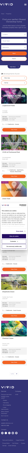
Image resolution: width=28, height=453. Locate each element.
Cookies (23, 443)
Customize (13, 241)
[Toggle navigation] (25, 4)
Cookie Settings (12, 445)
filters (13, 66)
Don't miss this (4, 415)
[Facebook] (2, 433)
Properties (8, 13)
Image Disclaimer (20, 440)
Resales (5, 400)
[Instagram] (9, 433)
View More (14, 129)
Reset (14, 53)
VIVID (16, 394)
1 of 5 (12, 374)
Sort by (6, 82)
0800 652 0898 (5, 425)
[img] (14, 96)
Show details (19, 231)
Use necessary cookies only (14, 246)
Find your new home (6, 394)
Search (14, 58)
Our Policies (15, 443)
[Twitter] (6, 433)
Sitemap (4, 445)
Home (2, 13)
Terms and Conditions (7, 440)
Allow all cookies (14, 236)
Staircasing (6, 402)
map (7, 78)
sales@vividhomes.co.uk (7, 423)
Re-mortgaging (7, 405)
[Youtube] (13, 433)
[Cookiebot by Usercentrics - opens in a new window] (19, 205)
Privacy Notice (6, 443)
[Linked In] (16, 433)
